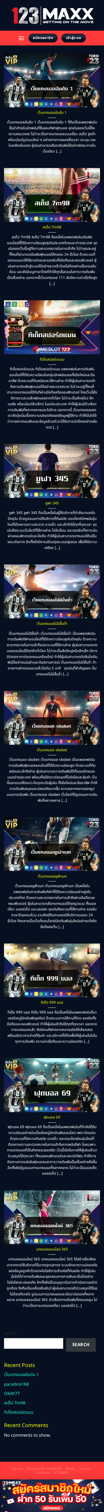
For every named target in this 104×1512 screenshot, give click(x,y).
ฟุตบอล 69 (52, 1117)
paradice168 (16, 1384)
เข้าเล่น (70, 1468)
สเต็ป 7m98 (52, 227)
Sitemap (61, 1472)
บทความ (85, 1468)
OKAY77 (12, 1393)
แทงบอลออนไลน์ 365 (52, 1249)
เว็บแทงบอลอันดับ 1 (52, 113)
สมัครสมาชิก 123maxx (44, 1468)
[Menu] (21, 38)
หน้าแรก (17, 1468)
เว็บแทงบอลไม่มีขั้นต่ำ (52, 624)
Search (10, 1333)
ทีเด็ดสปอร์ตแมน (52, 359)
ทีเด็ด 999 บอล (52, 1002)
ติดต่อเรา (43, 1472)
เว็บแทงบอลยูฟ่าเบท (52, 876)
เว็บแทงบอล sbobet (52, 750)
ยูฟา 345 (52, 503)
